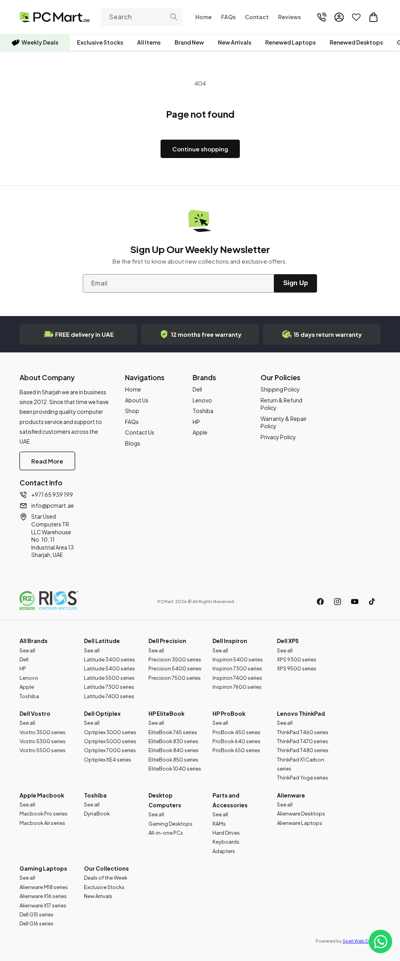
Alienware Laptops (299, 823)
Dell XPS (288, 640)
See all (27, 650)
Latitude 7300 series (109, 687)
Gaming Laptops (43, 868)
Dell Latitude (102, 640)
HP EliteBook (166, 713)
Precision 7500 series (174, 678)
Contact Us (139, 432)
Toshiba (203, 410)
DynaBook (97, 813)
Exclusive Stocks (100, 42)
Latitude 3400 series (109, 659)
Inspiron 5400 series (237, 659)
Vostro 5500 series (43, 750)
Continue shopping (200, 149)
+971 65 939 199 (52, 494)
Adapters (223, 851)
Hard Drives (226, 833)
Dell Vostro (35, 713)
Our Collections (106, 868)
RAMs (219, 824)
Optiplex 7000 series (110, 750)
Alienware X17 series (43, 905)
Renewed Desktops (356, 42)
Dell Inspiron (229, 640)
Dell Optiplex (102, 713)
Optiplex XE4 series (107, 759)
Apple (200, 432)
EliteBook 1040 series (174, 768)
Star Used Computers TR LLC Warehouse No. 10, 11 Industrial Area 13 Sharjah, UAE (52, 535)
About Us (136, 400)
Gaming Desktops (170, 824)
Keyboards (225, 842)
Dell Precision (167, 640)
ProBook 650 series (236, 750)
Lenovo (202, 400)
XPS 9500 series (296, 668)
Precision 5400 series (175, 668)
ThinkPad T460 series (303, 732)
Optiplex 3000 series (110, 732)
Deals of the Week (105, 878)
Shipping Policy (280, 389)
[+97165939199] (321, 17)
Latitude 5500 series (109, 678)
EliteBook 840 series (173, 750)
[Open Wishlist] (356, 17)
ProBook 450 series (236, 732)
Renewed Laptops (290, 42)
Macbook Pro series (44, 813)
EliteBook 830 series (173, 741)
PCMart (165, 601)
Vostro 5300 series (43, 741)
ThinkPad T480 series (303, 750)
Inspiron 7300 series (237, 668)
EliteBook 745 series (172, 732)
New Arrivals (234, 42)
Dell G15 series (37, 914)
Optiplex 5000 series (110, 741)
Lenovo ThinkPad (301, 713)
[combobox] (142, 17)
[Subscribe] (295, 283)
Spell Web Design (361, 940)
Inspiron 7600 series (237, 687)
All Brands (34, 640)
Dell (197, 389)
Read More (47, 461)
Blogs (132, 443)
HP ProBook (228, 713)
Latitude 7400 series (109, 696)
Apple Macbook (42, 795)
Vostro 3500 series (43, 732)
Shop (132, 410)
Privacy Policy (278, 436)
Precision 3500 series (174, 659)
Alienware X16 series (43, 896)
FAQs (132, 421)
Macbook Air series (42, 823)
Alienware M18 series (44, 887)
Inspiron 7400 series (237, 678)
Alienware (291, 795)
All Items (149, 42)
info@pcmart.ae (52, 505)
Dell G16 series (37, 923)
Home (133, 389)
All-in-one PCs (165, 833)
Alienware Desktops (301, 813)
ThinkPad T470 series (302, 741)
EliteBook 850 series (173, 759)
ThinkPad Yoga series (302, 777)
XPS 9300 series (296, 659)
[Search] (173, 16)
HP (196, 421)
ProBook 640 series (236, 741)
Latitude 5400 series (109, 668)
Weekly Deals (39, 42)
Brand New (189, 42)
